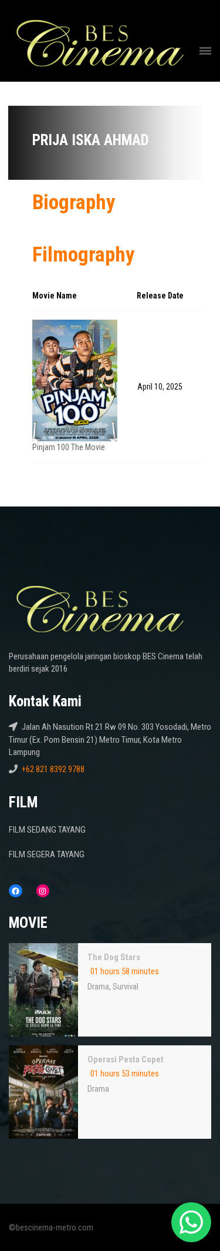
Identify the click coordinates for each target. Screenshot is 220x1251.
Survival (125, 986)
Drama (98, 986)
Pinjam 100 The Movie (68, 447)
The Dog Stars (113, 957)
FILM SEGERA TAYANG (46, 854)
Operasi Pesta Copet (125, 1059)
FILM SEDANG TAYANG (47, 829)
